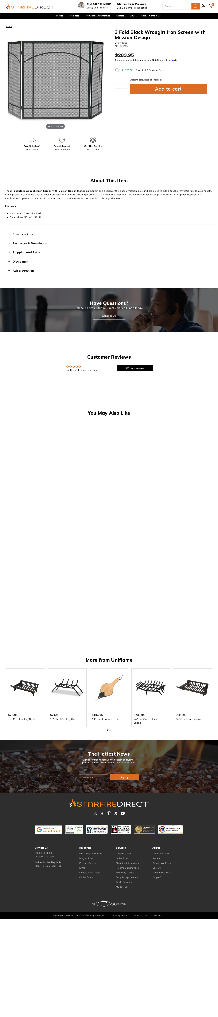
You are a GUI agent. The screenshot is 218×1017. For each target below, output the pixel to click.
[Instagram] (95, 813)
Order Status (123, 858)
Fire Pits (59, 15)
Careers (156, 867)
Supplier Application (127, 877)
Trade (143, 15)
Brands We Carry (161, 863)
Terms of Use (140, 915)
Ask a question (23, 270)
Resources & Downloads (30, 243)
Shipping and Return (27, 252)
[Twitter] (116, 813)
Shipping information (127, 863)
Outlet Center (86, 877)
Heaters (120, 15)
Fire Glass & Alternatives (98, 15)
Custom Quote (124, 853)
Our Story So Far (161, 853)
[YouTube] (123, 813)
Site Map (157, 915)
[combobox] (181, 6)
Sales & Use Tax (161, 872)
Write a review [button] (135, 368)
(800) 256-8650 (43, 853)
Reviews (156, 858)
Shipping (134, 79)
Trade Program (124, 882)
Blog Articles (86, 858)
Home (9, 26)
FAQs (82, 867)
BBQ (132, 15)
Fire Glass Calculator (90, 853)
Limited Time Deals (89, 872)
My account (122, 886)
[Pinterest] (109, 813)
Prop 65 (156, 877)
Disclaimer (20, 261)
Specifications (23, 234)
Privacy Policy (120, 915)
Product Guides (87, 863)
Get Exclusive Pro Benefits (132, 7)
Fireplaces (74, 15)
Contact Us (154, 15)
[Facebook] (102, 813)
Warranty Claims (125, 872)
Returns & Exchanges (127, 867)
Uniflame (122, 43)
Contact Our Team (44, 856)
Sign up (124, 777)
